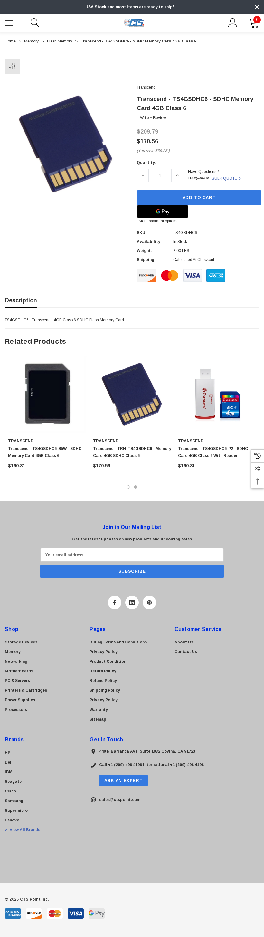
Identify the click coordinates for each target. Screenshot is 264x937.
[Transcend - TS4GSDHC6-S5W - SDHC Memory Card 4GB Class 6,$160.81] (47, 394)
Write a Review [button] (153, 118)
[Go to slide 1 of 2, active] (128, 487)
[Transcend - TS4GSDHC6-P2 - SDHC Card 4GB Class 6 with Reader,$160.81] (217, 394)
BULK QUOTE (224, 178)
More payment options (158, 221)
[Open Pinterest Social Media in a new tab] (149, 602)
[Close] (256, 7)
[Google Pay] (162, 211)
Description (21, 300)
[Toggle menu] (9, 22)
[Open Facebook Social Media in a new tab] (114, 602)
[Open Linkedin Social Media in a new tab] (132, 602)
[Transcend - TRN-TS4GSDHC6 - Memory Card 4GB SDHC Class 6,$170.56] (132, 394)
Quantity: (146, 162)
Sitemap (98, 719)
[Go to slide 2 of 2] (135, 487)
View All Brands (24, 830)
